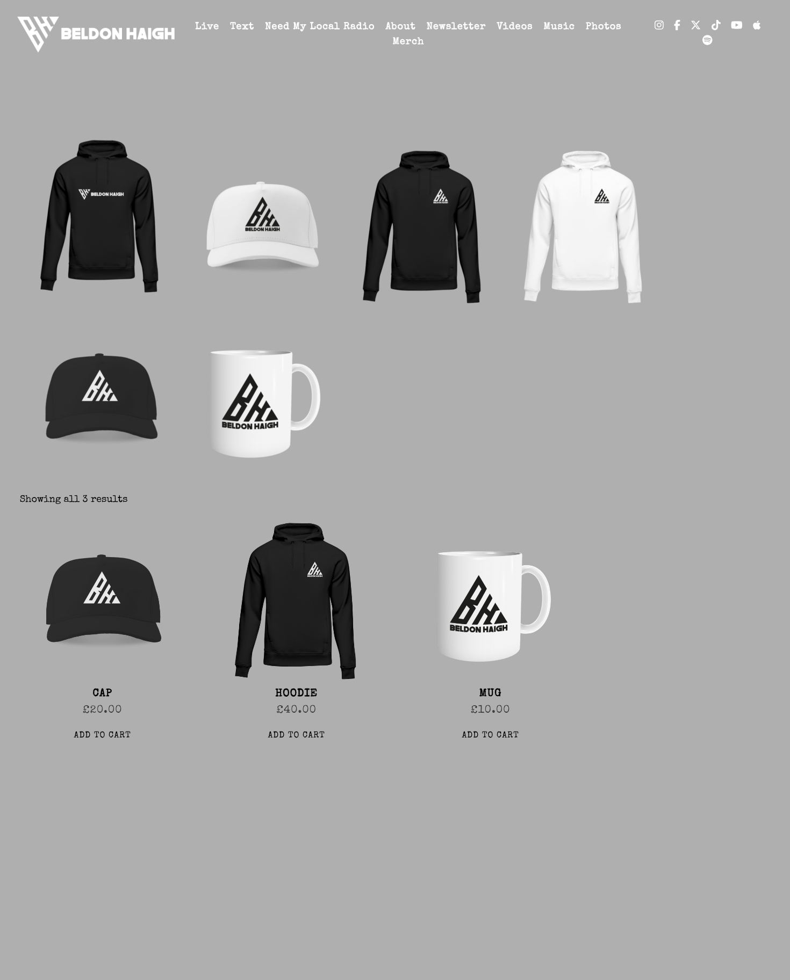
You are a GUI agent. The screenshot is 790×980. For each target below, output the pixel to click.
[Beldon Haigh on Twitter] (696, 26)
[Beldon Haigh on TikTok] (716, 26)
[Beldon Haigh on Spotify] (707, 41)
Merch (409, 42)
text (242, 27)
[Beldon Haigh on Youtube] (737, 26)
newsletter (456, 27)
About (400, 27)
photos (604, 27)
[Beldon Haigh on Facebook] (677, 26)
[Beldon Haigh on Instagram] (659, 26)
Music (559, 27)
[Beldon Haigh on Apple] (756, 26)
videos (515, 27)
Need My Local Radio (320, 27)
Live (207, 27)
